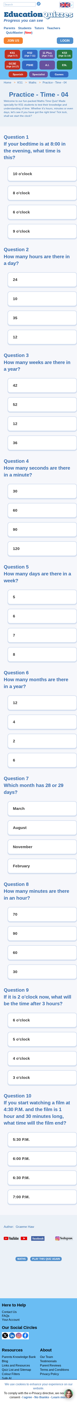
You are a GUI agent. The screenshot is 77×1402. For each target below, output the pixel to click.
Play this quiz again (46, 1259)
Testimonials (48, 1361)
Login (65, 40)
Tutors (39, 28)
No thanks (41, 1397)
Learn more (59, 1397)
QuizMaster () (19, 32)
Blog (5, 1361)
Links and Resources (16, 1365)
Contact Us (9, 1312)
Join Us (13, 40)
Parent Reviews (50, 1365)
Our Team (46, 1356)
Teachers (53, 28)
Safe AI (6, 1378)
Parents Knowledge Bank (19, 1356)
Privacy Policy (49, 1374)
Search (39, 4)
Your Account (10, 1319)
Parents (9, 28)
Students (24, 28)
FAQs (5, 1315)
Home (7, 82)
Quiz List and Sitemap (16, 1369)
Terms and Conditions (54, 1369)
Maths (32, 82)
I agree (27, 1397)
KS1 (20, 82)
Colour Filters (11, 1374)
